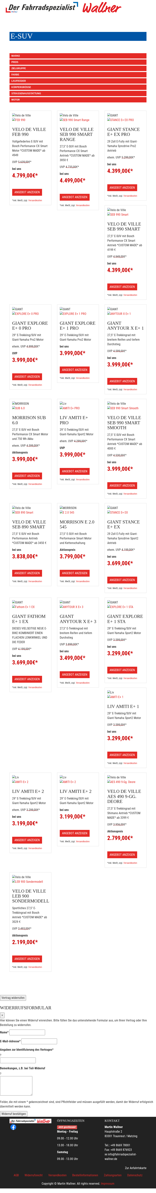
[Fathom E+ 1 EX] (30, 607)
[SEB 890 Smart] (30, 512)
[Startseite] (63, 7)
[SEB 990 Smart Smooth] (125, 408)
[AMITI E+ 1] (125, 697)
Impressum (107, 1183)
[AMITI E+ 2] (30, 782)
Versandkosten (35, 200)
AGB (16, 1175)
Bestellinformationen (85, 1175)
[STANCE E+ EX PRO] (125, 120)
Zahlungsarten (113, 1175)
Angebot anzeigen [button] (27, 192)
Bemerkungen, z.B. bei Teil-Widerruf (22, 1068)
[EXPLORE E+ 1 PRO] (78, 314)
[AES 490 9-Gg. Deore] (125, 782)
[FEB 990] (30, 120)
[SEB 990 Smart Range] (78, 120)
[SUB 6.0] (30, 408)
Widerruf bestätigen (14, 1114)
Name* (4, 1032)
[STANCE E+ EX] (125, 512)
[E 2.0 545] (78, 512)
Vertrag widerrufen (13, 998)
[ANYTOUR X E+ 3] (78, 607)
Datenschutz (134, 1175)
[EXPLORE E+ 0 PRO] (30, 314)
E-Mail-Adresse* (10, 1041)
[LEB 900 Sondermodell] (30, 882)
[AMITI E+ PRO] (78, 408)
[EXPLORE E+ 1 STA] (125, 607)
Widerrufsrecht (34, 1175)
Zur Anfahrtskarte (135, 1168)
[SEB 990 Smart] (125, 214)
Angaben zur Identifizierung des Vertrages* (26, 1049)
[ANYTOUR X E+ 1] (125, 314)
